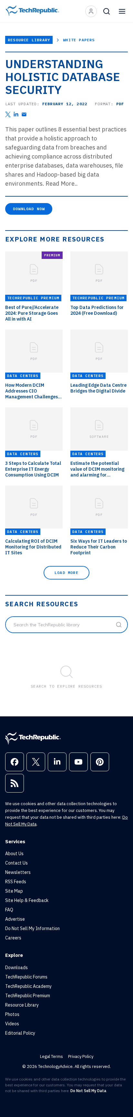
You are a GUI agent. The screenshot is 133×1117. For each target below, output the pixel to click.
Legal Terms (51, 1056)
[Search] (106, 11)
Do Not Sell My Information (32, 928)
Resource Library (29, 39)
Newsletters (18, 872)
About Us (14, 853)
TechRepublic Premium (27, 996)
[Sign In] (91, 11)
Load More (66, 572)
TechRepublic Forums (26, 977)
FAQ (9, 910)
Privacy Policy (80, 1056)
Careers (13, 938)
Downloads (16, 967)
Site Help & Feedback (26, 900)
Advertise (15, 919)
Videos (12, 1024)
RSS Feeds (15, 882)
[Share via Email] (24, 114)
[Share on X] (8, 114)
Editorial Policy (20, 1033)
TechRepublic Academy (28, 986)
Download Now (29, 208)
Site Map (14, 891)
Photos (12, 1014)
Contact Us (16, 863)
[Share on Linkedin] (16, 114)
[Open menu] (122, 11)
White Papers (79, 39)
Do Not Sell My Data (88, 1090)
